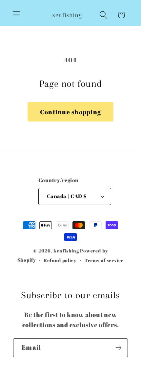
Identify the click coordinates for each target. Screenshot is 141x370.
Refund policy (60, 260)
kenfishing (66, 251)
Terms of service (104, 260)
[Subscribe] (119, 347)
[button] (17, 15)
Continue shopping (70, 112)
